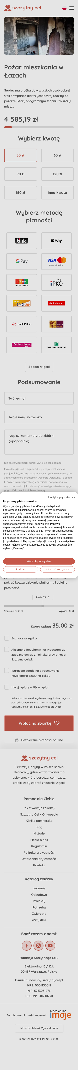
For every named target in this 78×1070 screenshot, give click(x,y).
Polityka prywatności (61, 497)
